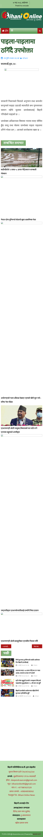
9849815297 (37, 834)
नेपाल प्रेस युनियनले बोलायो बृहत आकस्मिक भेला (18, 219)
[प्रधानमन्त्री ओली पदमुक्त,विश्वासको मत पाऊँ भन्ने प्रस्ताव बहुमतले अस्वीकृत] (21, 415)
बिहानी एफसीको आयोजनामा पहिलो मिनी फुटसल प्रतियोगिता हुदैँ (27, 691)
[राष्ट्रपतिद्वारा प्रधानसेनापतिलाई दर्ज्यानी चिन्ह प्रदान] (21, 521)
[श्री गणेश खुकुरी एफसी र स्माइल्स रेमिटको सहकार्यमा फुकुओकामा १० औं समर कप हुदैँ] (7, 683)
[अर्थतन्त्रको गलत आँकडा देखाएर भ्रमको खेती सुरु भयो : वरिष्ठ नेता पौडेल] (21, 309)
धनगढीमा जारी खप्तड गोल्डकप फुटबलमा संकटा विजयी (7, 646)
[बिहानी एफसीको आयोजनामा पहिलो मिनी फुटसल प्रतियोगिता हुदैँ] (7, 693)
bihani (25, 58)
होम (6, 31)
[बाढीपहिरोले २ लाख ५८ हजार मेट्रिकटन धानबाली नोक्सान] (21, 157)
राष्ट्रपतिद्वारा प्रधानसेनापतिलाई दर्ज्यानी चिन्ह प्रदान (20, 610)
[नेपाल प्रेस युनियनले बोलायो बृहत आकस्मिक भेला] (21, 196)
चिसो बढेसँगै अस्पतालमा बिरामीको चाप (38, 646)
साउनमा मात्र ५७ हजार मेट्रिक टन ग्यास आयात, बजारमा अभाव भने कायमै (28, 671)
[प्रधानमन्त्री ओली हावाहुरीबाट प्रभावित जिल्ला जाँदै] (21, 626)
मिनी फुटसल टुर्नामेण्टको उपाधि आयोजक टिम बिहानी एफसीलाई (28, 661)
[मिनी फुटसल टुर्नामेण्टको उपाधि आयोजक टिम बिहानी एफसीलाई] (7, 662)
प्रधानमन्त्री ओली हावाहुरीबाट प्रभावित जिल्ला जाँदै (19, 641)
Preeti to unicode (22, 6)
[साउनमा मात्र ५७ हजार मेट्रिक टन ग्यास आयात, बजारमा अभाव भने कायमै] (7, 672)
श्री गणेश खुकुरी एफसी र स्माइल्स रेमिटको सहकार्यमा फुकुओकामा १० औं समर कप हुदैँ (28, 681)
